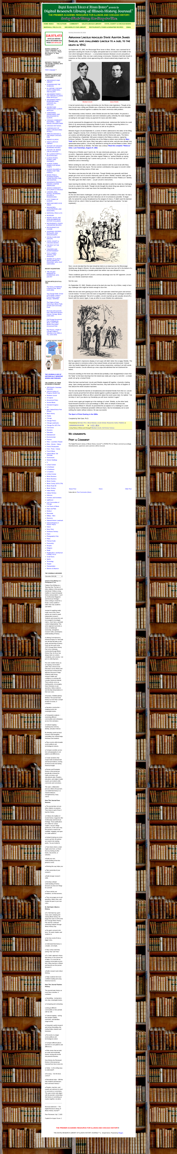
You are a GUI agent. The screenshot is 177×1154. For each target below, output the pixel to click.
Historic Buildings (52, 460)
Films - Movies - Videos (54, 444)
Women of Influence (53, 568)
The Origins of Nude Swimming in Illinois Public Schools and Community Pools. (55, 304)
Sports (49, 559)
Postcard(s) (50, 543)
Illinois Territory (51, 488)
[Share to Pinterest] (98, 425)
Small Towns (50, 556)
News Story (50, 529)
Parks (48, 534)
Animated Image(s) (52, 405)
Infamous (49, 495)
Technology (50, 561)
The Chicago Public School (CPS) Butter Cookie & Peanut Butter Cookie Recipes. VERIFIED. (55, 296)
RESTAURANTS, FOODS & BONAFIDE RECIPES (106, 27)
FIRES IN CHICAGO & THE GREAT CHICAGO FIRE (54, 135)
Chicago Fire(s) (51, 420)
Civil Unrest (105, 428)
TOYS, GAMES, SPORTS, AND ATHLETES (52, 254)
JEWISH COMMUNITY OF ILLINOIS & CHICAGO (55, 188)
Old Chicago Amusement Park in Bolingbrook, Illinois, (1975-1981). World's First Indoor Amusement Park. (54, 323)
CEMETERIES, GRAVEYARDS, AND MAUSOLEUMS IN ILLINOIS (53, 115)
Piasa (48, 538)
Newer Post (72, 489)
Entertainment (51, 435)
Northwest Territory (52, 531)
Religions (49, 548)
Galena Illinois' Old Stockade (52, 454)
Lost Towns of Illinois (53, 506)
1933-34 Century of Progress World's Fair (53, 392)
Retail (48, 550)
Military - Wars (51, 515)
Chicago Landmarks (53, 423)
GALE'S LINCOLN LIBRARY (91, 24)
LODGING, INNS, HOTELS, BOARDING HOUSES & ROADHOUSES (53, 194)
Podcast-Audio (51, 541)
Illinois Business (51, 476)
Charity (49, 416)
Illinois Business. (52, 479)
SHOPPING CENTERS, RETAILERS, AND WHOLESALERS (54, 233)
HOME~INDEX (49, 24)
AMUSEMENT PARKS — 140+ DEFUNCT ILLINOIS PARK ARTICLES (55, 95)
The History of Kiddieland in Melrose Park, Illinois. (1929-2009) (54, 288)
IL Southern (50, 471)
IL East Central (51, 464)
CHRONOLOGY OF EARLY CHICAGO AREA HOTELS (54, 129)
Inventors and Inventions (54, 497)
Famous (112, 428)
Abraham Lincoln (96, 428)
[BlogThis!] (93, 425)
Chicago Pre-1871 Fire (53, 425)
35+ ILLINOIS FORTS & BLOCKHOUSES (54, 154)
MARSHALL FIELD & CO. (52, 27)
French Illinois (51, 451)
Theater (49, 564)
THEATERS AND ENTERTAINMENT (52, 250)
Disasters (50, 430)
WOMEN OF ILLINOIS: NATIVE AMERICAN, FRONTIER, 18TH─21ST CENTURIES (54, 261)
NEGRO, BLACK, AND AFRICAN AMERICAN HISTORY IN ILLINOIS (54, 219)
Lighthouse (50, 500)
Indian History (51, 490)
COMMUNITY (74, 24)
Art (47, 407)
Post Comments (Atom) (84, 492)
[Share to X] (95, 425)
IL (47, 462)
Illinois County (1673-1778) (55, 483)
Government (50, 457)
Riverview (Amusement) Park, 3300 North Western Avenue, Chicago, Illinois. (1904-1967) (54, 313)
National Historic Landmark (55, 520)
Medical (49, 511)
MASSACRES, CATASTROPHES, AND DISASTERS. (54, 209)
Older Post (128, 489)
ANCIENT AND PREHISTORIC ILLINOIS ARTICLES (54, 108)
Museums (50, 518)
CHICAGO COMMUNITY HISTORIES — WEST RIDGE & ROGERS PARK (55, 121)
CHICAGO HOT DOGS (54, 126)
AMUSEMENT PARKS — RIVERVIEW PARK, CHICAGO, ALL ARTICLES (54, 102)
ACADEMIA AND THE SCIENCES (53, 85)
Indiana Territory (51, 493)
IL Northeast (50, 467)
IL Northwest (50, 469)
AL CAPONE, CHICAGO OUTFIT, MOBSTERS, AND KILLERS (54, 90)
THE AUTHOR (61, 24)
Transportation (51, 566)
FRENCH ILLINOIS (53, 139)
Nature (49, 527)
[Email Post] (88, 425)
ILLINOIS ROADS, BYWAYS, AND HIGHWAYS (52, 159)
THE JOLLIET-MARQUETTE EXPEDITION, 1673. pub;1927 (53, 274)
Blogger (120, 1133)
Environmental (51, 437)
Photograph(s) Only (53, 536)
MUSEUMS (50, 215)
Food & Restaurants (53, 446)
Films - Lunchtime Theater (55, 442)
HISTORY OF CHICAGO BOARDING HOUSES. (54, 146)
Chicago (49, 418)
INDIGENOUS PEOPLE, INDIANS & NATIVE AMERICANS (54, 183)
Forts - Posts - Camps (53, 449)
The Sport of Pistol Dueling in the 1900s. (83, 414)
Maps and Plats (51, 508)
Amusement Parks (52, 400)
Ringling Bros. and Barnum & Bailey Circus (55, 553)
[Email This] (91, 425)
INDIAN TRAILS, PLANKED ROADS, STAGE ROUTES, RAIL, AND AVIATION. (54, 177)
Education (50, 432)
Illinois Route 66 (51, 486)
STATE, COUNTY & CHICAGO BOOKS (118, 24)
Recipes (49, 545)
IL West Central (51, 474)
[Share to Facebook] (97, 425)
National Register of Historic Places (53, 523)
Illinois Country (51, 481)
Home (101, 489)
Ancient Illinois (51, 402)
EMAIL (128, 27)
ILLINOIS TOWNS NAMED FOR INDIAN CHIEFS (53, 165)
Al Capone (50, 398)
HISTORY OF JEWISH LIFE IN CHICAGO (54, 150)
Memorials (50, 513)
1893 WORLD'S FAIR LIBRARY (75, 27)
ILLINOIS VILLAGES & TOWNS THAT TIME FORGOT (54, 170)
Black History (51, 413)
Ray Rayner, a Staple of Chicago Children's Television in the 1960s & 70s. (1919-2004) (54, 332)
